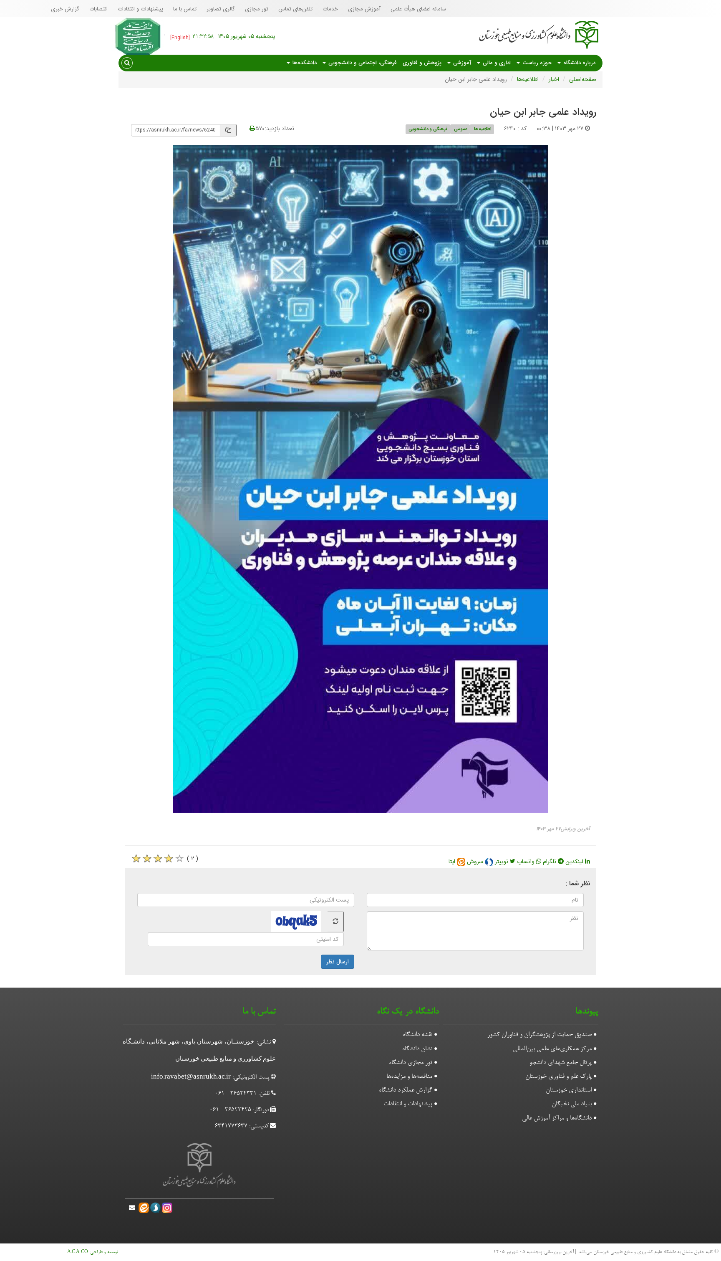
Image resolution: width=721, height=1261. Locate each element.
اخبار (554, 79)
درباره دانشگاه (578, 62)
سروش (476, 861)
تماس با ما (185, 9)
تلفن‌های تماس (295, 9)
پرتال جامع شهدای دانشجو (560, 1062)
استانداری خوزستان (569, 1090)
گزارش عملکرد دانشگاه (405, 1090)
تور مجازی (256, 9)
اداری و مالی (496, 62)
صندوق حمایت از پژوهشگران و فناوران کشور (539, 1035)
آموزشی (461, 62)
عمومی (460, 129)
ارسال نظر (337, 961)
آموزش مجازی (364, 9)
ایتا (453, 861)
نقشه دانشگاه (417, 1035)
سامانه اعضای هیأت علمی (418, 9)
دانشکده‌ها (304, 62)
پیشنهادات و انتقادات (140, 9)
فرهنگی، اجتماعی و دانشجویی (362, 62)
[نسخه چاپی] (252, 128)
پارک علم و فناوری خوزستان (558, 1076)
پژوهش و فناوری (422, 62)
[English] (180, 38)
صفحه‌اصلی (582, 79)
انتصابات (98, 9)
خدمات (330, 9)
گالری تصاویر (221, 9)
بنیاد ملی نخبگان (572, 1104)
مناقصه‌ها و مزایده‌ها (409, 1076)
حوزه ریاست (536, 62)
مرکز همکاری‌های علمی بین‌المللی (552, 1049)
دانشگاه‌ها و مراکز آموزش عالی (557, 1118)
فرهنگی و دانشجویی (428, 129)
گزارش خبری (65, 9)
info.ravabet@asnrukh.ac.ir (191, 1077)
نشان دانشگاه (417, 1049)
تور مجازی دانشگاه (410, 1062)
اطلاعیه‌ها (528, 79)
